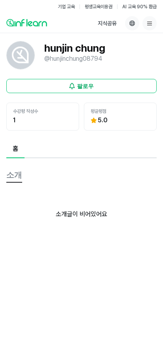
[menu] (149, 23)
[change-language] (132, 23)
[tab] (15, 149)
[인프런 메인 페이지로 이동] (26, 22)
